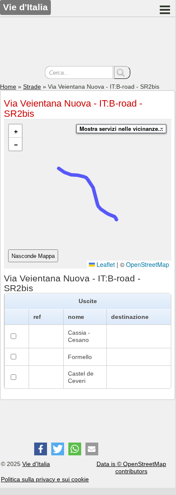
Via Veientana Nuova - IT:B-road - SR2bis (73, 108)
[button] (15, 131)
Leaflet (105, 264)
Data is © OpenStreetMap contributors (131, 467)
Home (8, 86)
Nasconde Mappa (33, 256)
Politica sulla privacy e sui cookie (45, 479)
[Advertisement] (87, 42)
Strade (32, 86)
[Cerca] (122, 72)
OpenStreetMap (147, 264)
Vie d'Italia (36, 463)
